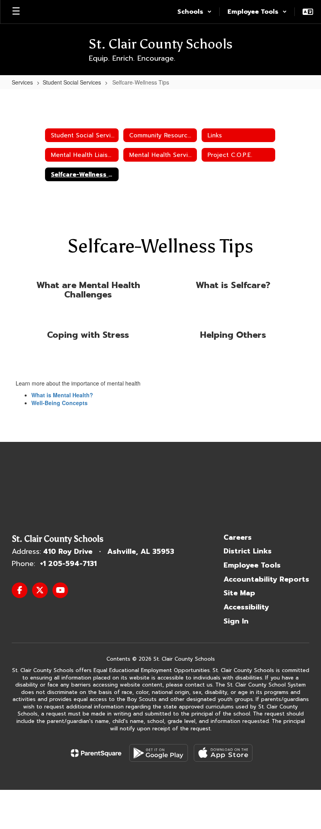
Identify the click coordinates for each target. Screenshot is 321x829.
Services (22, 82)
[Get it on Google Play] (158, 753)
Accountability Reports (266, 579)
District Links (248, 551)
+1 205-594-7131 (68, 563)
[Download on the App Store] (223, 753)
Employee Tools (252, 565)
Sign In (236, 621)
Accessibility (246, 607)
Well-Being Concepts (59, 403)
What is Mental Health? (62, 395)
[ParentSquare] (96, 753)
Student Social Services (72, 82)
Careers (238, 537)
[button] (195, 11)
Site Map (239, 593)
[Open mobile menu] (16, 11)
